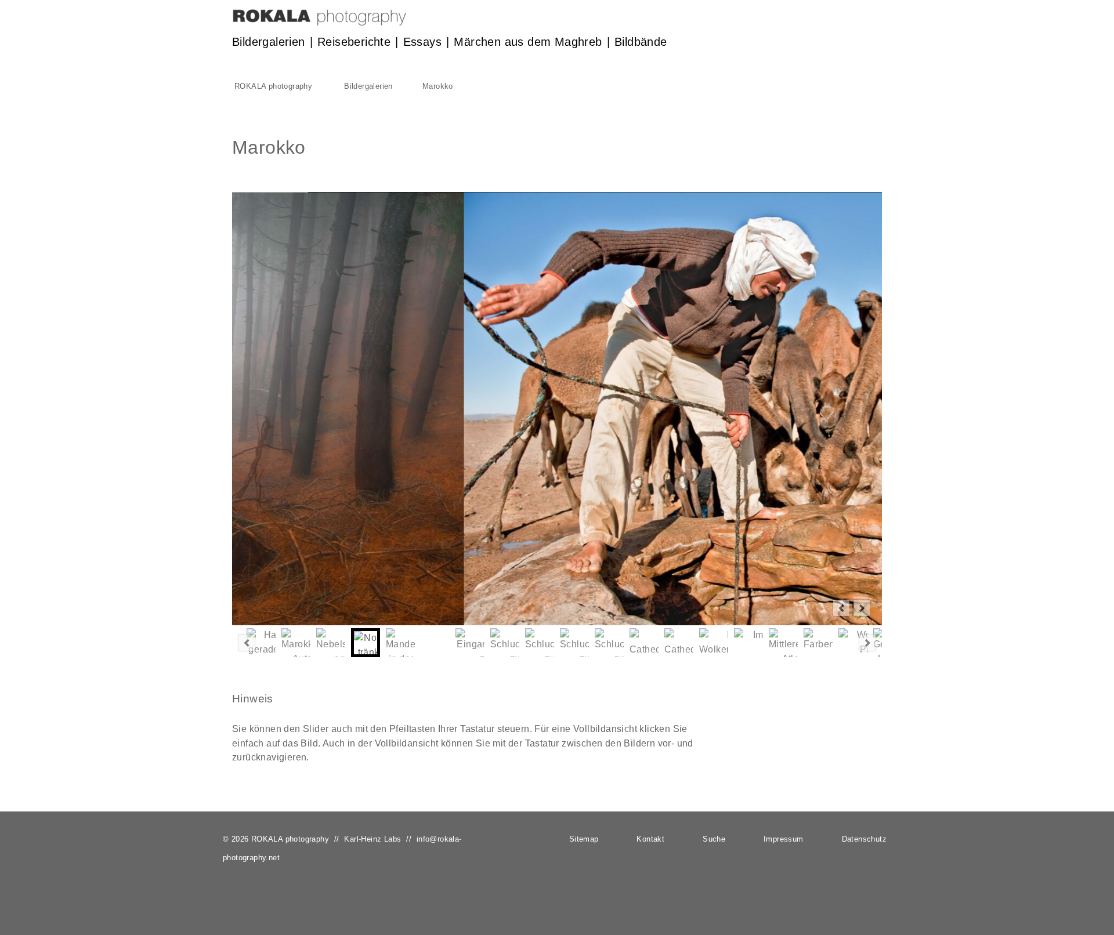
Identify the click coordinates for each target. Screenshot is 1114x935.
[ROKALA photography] (319, 22)
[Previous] (841, 608)
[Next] (861, 608)
